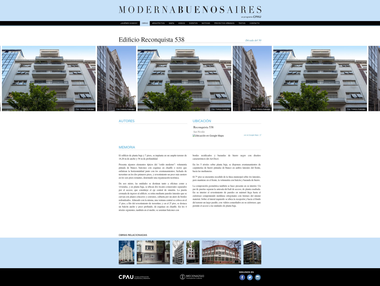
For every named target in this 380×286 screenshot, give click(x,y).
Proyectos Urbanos (224, 23)
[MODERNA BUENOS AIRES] (190, 6)
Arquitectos (158, 23)
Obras (145, 23)
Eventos (193, 23)
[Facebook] (242, 278)
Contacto (254, 23)
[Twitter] (250, 278)
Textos (242, 23)
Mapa (171, 23)
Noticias (206, 23)
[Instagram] (258, 278)
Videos (181, 23)
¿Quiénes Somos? (129, 23)
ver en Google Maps (251, 135)
